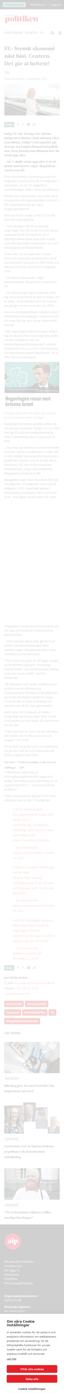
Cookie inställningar (32, 1389)
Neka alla (32, 1379)
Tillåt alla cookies (32, 1369)
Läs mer (12, 1358)
